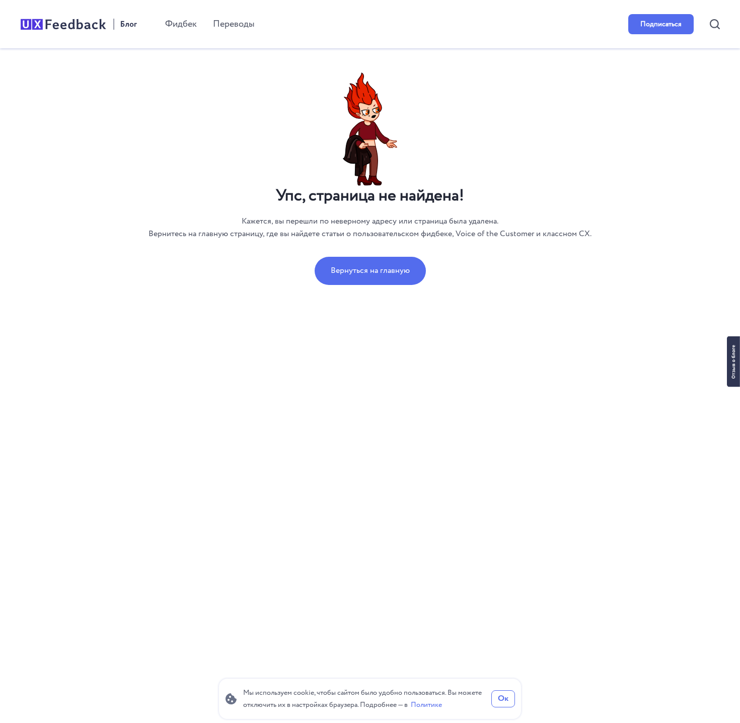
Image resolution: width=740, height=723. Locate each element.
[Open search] (715, 24)
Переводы (234, 24)
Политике (426, 705)
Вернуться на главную (370, 270)
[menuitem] (181, 24)
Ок (503, 698)
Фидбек (181, 24)
